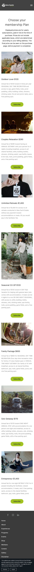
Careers (4, 549)
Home (3, 521)
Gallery (3, 553)
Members (4, 545)
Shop (3, 541)
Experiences (5, 529)
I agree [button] (13, 569)
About (3, 525)
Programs (4, 533)
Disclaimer (5, 557)
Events (3, 537)
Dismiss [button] (5, 569)
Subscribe (17, 104)
